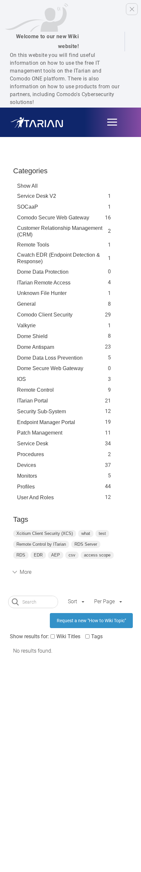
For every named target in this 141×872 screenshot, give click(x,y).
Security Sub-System (41, 411)
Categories (30, 171)
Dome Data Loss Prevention (50, 358)
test (102, 533)
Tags (97, 636)
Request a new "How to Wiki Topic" (91, 620)
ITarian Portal (32, 400)
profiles (26, 486)
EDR (38, 555)
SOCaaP (27, 207)
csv (72, 555)
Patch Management (39, 433)
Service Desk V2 (36, 196)
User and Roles (35, 497)
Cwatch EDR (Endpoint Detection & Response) (58, 258)
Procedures (30, 454)
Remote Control (35, 390)
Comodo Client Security (44, 314)
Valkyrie (26, 325)
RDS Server (85, 544)
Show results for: (29, 636)
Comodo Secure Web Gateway (53, 217)
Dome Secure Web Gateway (50, 368)
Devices (26, 465)
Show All (27, 186)
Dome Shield (32, 336)
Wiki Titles (68, 636)
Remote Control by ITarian (41, 544)
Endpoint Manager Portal (46, 422)
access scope (97, 555)
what (85, 533)
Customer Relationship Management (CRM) (59, 231)
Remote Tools (33, 245)
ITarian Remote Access (43, 282)
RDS (20, 555)
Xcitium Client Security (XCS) (44, 533)
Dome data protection (43, 272)
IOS (21, 379)
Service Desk (32, 443)
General (26, 304)
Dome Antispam (35, 347)
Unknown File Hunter (42, 293)
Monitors (27, 476)
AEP (55, 555)
